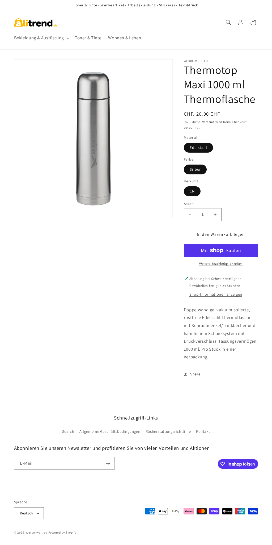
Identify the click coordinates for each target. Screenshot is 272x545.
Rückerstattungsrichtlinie (168, 431)
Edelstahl (198, 147)
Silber (195, 169)
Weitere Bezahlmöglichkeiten (221, 263)
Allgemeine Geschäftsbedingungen (110, 431)
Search (68, 431)
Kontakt (203, 431)
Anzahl (189, 203)
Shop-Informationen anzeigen (215, 294)
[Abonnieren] (108, 463)
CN (192, 191)
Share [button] (195, 373)
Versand (208, 122)
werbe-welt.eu (36, 532)
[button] (41, 38)
